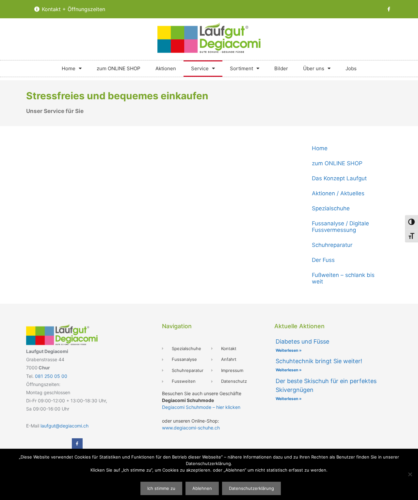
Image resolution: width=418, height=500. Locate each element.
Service (200, 68)
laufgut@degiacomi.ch (64, 425)
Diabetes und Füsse (302, 341)
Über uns (313, 68)
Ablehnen (202, 488)
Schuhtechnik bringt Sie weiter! (319, 361)
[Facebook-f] (389, 9)
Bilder (281, 68)
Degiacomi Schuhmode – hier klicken (201, 407)
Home (68, 68)
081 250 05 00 (51, 376)
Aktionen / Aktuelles (338, 193)
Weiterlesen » (289, 350)
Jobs (351, 68)
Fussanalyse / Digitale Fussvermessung (340, 226)
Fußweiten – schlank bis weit (343, 278)
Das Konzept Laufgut (339, 178)
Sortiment (241, 68)
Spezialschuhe (331, 208)
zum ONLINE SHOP (118, 68)
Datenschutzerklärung (251, 488)
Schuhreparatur (332, 245)
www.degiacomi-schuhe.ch (191, 427)
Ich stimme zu (161, 488)
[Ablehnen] (410, 474)
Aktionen (165, 68)
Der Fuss (323, 260)
